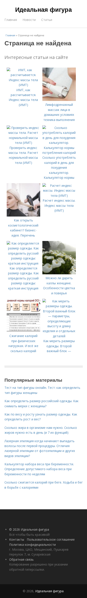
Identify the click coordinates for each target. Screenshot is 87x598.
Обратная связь (21, 559)
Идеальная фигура (43, 9)
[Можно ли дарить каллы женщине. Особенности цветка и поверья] (59, 273)
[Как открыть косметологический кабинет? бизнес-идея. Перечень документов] (23, 215)
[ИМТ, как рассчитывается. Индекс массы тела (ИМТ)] (23, 85)
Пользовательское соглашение (51, 539)
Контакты (16, 539)
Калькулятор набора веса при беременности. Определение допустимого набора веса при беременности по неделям (39, 469)
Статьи (46, 20)
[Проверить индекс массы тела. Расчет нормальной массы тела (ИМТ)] (23, 142)
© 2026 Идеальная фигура (29, 529)
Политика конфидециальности (32, 544)
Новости (29, 20)
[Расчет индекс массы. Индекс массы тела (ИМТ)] (59, 195)
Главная (10, 20)
